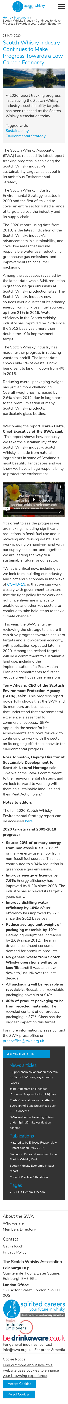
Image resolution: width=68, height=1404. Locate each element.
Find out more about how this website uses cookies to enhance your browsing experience (31, 1370)
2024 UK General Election (27, 1192)
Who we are (13, 1223)
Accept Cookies (19, 1383)
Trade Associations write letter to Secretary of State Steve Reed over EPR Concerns (33, 1105)
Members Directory (19, 1229)
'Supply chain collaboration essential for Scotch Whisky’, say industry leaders (34, 1077)
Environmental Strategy (26, 136)
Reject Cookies (19, 1394)
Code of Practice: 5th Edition (29, 1177)
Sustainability (17, 130)
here (29, 821)
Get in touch (13, 1246)
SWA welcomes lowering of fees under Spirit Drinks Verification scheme (32, 1122)
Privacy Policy (14, 1252)
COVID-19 (16, 584)
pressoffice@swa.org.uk (23, 1040)
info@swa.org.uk (17, 1349)
